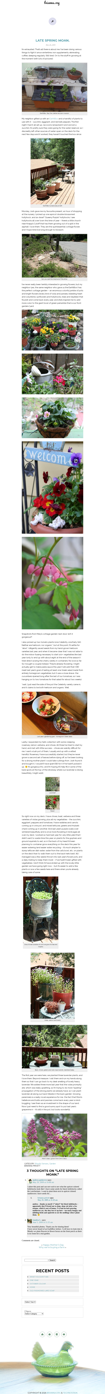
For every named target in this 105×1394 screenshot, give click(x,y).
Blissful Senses (41, 1164)
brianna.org (54, 1393)
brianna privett (44, 1198)
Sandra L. (37, 1220)
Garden (52, 1164)
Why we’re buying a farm (52, 1247)
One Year (34, 1280)
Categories (27, 1311)
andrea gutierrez (40, 1180)
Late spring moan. (53, 40)
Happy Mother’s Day (53, 1245)
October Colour (38, 1284)
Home (32, 1287)
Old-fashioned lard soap (42, 1291)
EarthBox (54, 119)
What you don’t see (39, 1277)
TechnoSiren (70, 1393)
